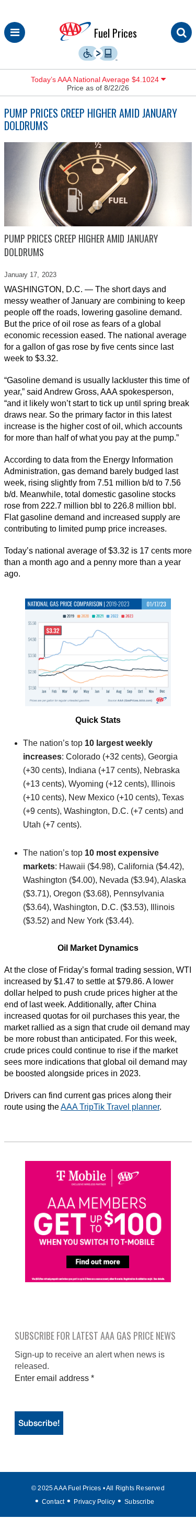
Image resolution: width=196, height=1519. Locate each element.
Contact (53, 1501)
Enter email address (54, 1378)
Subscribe (139, 1501)
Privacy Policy (94, 1501)
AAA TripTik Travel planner (110, 1106)
